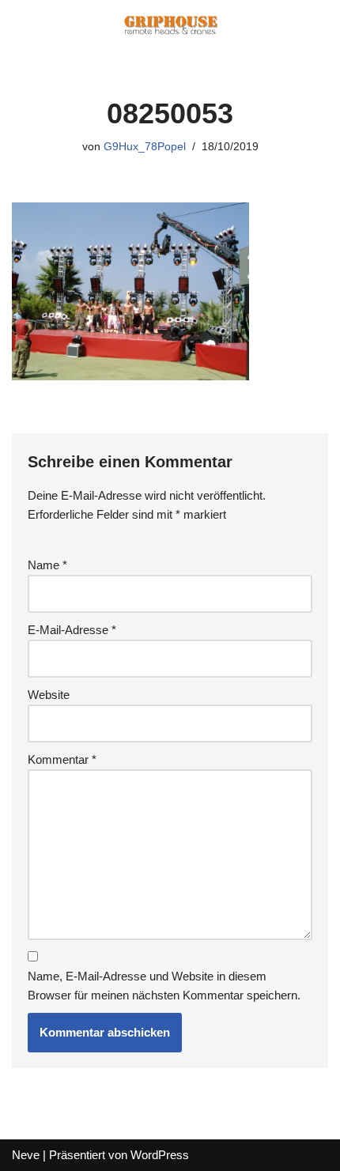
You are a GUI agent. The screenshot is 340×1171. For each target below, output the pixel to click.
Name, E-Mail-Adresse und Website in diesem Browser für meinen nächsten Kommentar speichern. (164, 985)
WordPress (159, 1155)
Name (47, 565)
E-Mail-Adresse (72, 629)
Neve (26, 1155)
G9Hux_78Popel (145, 147)
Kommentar (62, 759)
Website (49, 694)
